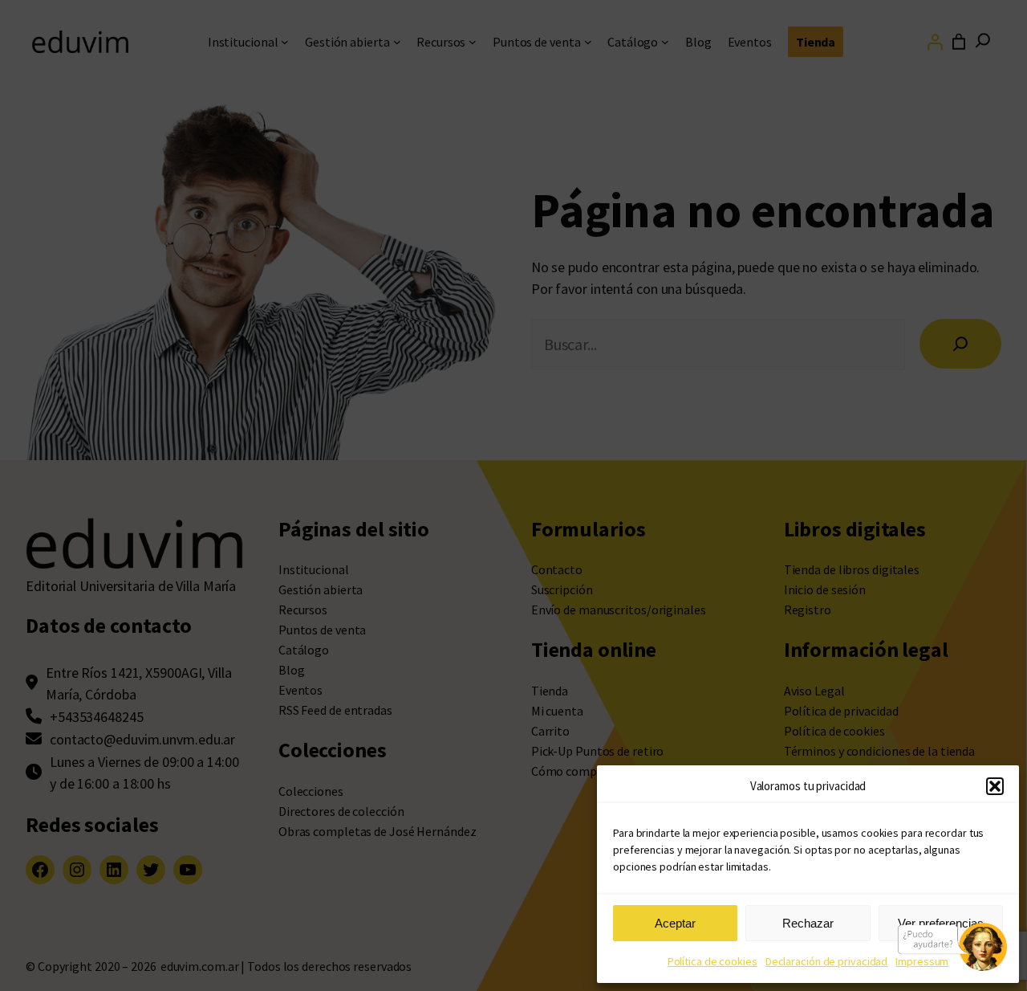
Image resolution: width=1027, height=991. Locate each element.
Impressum (921, 961)
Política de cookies (712, 961)
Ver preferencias (941, 923)
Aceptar (675, 923)
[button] (995, 786)
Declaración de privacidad (826, 961)
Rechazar (808, 923)
